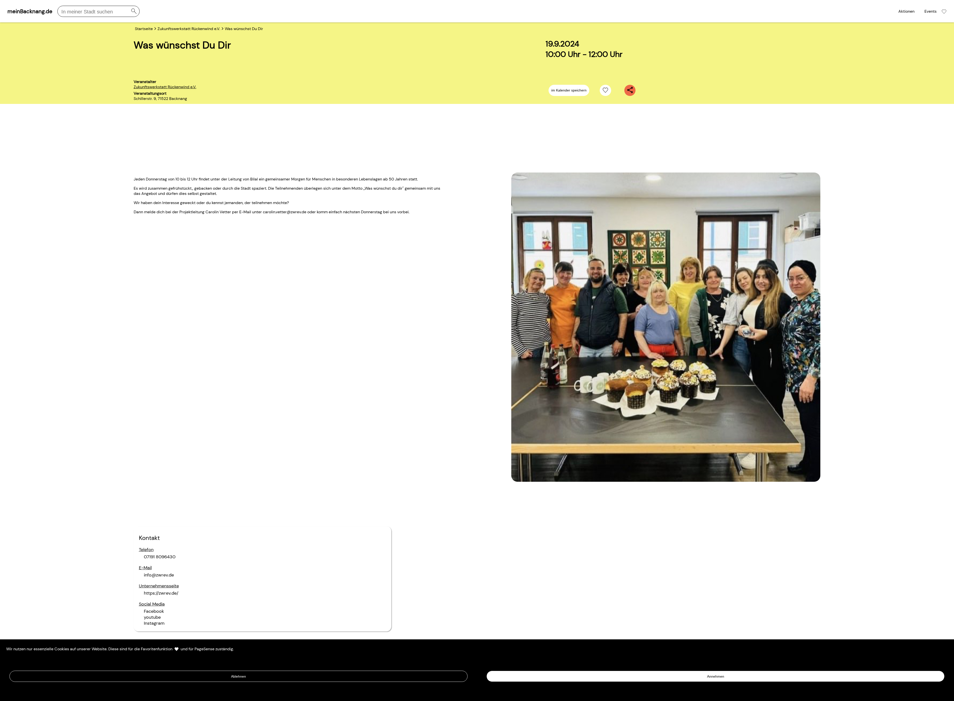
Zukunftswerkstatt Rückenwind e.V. (165, 86)
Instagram (154, 623)
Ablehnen (238, 676)
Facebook (154, 611)
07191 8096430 (159, 557)
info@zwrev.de (159, 575)
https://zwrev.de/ (161, 593)
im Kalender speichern (569, 90)
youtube (152, 617)
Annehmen (715, 676)
